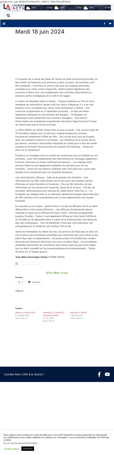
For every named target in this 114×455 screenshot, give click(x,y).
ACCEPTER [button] (27, 448)
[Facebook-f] (99, 374)
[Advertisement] (57, 56)
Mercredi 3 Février (78, 312)
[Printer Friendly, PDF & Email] (57, 272)
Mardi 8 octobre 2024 (25, 312)
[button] (4, 23)
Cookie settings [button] (11, 448)
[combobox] (46, 15)
